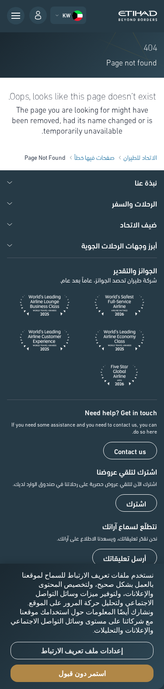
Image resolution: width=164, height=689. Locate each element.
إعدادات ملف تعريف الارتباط (82, 650)
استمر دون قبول (82, 673)
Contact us (130, 451)
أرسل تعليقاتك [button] (124, 558)
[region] (82, 626)
